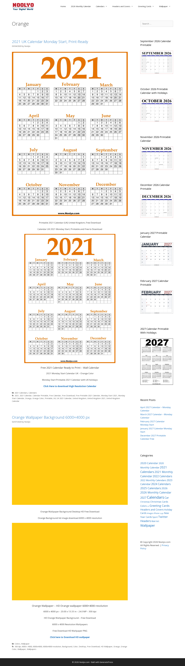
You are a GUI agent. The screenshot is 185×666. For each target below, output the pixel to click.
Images (150, 513)
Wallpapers (31, 649)
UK (54, 398)
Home (63, 6)
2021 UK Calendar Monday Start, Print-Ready (50, 41)
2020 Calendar (149, 463)
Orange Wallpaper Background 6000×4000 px (51, 417)
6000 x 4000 (27, 646)
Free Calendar (55, 395)
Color (75, 646)
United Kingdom (79, 398)
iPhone (156, 513)
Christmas (145, 501)
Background (67, 646)
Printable (48, 398)
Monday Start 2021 (109, 395)
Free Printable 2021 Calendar (88, 395)
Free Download (68, 395)
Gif (148, 506)
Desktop (82, 646)
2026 (164, 488)
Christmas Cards (159, 501)
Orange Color (38, 398)
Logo (161, 513)
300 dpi (18, 646)
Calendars (100, 6)
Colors (17, 644)
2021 (17, 395)
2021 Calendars (21, 393)
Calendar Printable (40, 395)
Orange (28, 398)
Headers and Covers (121, 6)
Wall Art (155, 521)
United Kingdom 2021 (96, 398)
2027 (143, 497)
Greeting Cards (144, 6)
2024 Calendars (161, 484)
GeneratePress (106, 662)
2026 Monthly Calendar (81, 6)
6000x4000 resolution (52, 646)
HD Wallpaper (107, 646)
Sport (155, 517)
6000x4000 (37, 646)
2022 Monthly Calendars (153, 480)
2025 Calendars (150, 488)
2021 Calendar (26, 395)
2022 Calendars (162, 476)
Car (167, 497)
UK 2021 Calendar (64, 398)
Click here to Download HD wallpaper (70, 637)
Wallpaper (163, 6)
